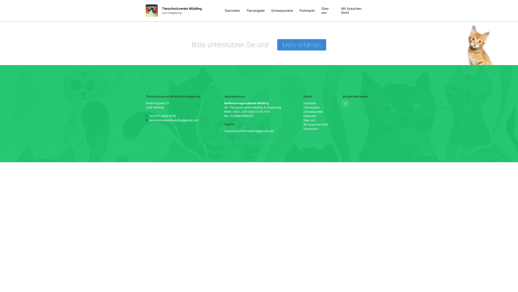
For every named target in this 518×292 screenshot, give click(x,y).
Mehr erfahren (301, 44)
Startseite (232, 11)
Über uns (325, 10)
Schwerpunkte (282, 11)
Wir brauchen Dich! (351, 10)
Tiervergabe (255, 11)
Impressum (310, 128)
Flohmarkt (307, 11)
